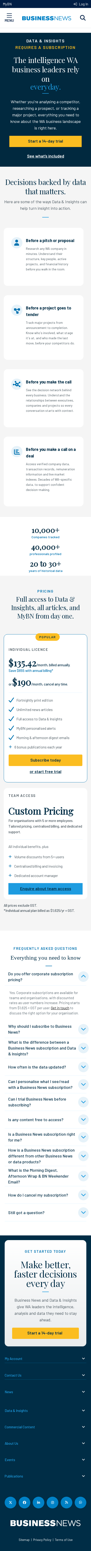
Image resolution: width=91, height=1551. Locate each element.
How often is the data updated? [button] (37, 1066)
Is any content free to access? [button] (35, 1119)
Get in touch (60, 1008)
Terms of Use (64, 1540)
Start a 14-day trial (45, 141)
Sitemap (24, 1540)
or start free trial (45, 771)
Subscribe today (45, 760)
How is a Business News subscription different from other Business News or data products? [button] (41, 1155)
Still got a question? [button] (26, 1212)
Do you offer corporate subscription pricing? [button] (40, 976)
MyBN (7, 4)
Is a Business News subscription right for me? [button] (41, 1136)
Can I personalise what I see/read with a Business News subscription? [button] (40, 1084)
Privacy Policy (42, 1540)
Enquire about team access (45, 888)
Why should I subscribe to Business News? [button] (40, 1029)
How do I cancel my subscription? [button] (38, 1194)
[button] (82, 18)
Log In (83, 4)
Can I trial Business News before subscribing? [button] (37, 1101)
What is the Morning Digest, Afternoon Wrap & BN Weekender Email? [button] (38, 1176)
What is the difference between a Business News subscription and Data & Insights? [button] (42, 1047)
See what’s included (45, 155)
